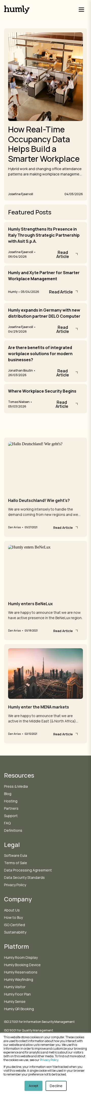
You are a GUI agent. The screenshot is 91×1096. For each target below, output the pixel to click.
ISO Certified (14, 924)
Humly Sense (15, 1001)
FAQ (7, 823)
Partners (11, 808)
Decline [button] (56, 1085)
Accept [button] (33, 1086)
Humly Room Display (21, 957)
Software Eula (15, 855)
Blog (7, 793)
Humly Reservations (20, 972)
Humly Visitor (15, 986)
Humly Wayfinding (18, 979)
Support (11, 815)
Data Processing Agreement (28, 870)
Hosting (10, 801)
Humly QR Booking (19, 1008)
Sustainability (15, 932)
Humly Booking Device (22, 964)
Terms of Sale (15, 862)
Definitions (13, 830)
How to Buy (13, 917)
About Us (12, 910)
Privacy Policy (49, 1060)
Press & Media (16, 786)
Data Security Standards (24, 877)
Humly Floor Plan (17, 994)
